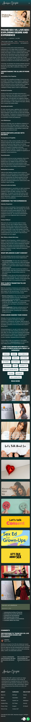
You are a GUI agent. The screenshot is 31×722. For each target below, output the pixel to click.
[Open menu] (29, 3)
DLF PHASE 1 (24, 358)
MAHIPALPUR (6, 358)
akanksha (12, 38)
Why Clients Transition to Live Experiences (14, 618)
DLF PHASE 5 (7, 365)
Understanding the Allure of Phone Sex (13, 612)
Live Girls (17, 38)
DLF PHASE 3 (15, 361)
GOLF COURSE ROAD (15, 377)
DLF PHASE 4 (25, 361)
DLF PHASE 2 (6, 361)
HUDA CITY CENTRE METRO (10, 369)
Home (16, 41)
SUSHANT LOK (23, 365)
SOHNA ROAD (23, 369)
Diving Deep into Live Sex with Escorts (13, 613)
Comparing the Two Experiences (11, 615)
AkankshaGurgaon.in (15, 342)
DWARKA (14, 354)
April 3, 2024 (7, 641)
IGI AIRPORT (19, 373)
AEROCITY (15, 358)
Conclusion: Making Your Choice (11, 620)
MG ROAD (11, 373)
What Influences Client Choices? (11, 617)
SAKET (15, 365)
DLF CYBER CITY (23, 354)
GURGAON (6, 354)
